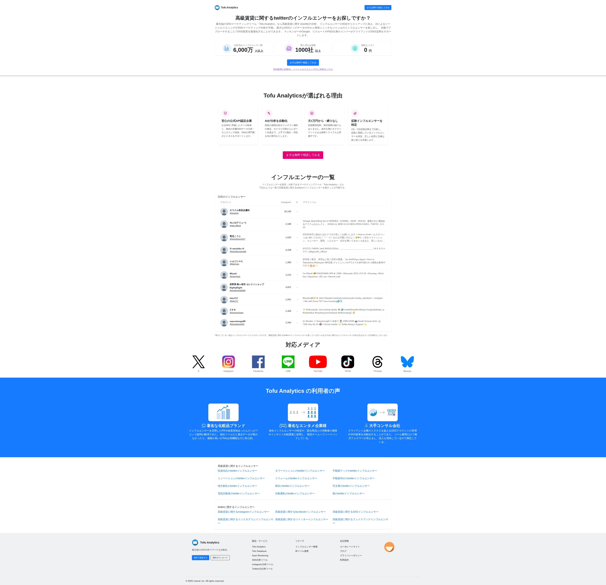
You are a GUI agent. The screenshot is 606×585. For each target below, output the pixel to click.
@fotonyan (234, 264)
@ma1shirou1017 (237, 239)
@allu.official (235, 226)
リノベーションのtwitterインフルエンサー (241, 478)
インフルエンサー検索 (306, 546)
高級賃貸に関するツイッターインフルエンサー (301, 519)
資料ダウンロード (220, 558)
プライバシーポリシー (351, 555)
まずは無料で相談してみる (378, 7)
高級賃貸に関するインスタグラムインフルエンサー (245, 521)
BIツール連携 (302, 551)
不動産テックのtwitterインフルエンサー (355, 470)
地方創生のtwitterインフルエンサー (237, 486)
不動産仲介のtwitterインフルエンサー (354, 478)
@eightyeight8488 (237, 290)
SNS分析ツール (259, 560)
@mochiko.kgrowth (238, 251)
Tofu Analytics (259, 546)
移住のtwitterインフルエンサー (292, 486)
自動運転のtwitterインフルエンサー (295, 493)
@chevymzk (235, 276)
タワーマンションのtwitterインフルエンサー (300, 470)
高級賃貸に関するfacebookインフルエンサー (300, 511)
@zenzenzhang (236, 313)
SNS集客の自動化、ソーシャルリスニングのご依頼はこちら (303, 69)
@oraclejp (234, 213)
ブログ (343, 551)
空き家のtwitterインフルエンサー (351, 486)
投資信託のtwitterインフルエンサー (237, 470)
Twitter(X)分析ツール (262, 568)
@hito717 (234, 301)
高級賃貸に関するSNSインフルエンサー (355, 511)
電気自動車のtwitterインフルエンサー (239, 493)
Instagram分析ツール (262, 564)
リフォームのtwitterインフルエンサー (296, 478)
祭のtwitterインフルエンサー (349, 493)
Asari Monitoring (260, 555)
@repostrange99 (237, 324)
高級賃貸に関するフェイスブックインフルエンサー (360, 521)
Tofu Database (259, 551)
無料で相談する (200, 558)
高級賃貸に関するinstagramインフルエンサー (243, 511)
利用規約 (344, 560)
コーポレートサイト (350, 546)
